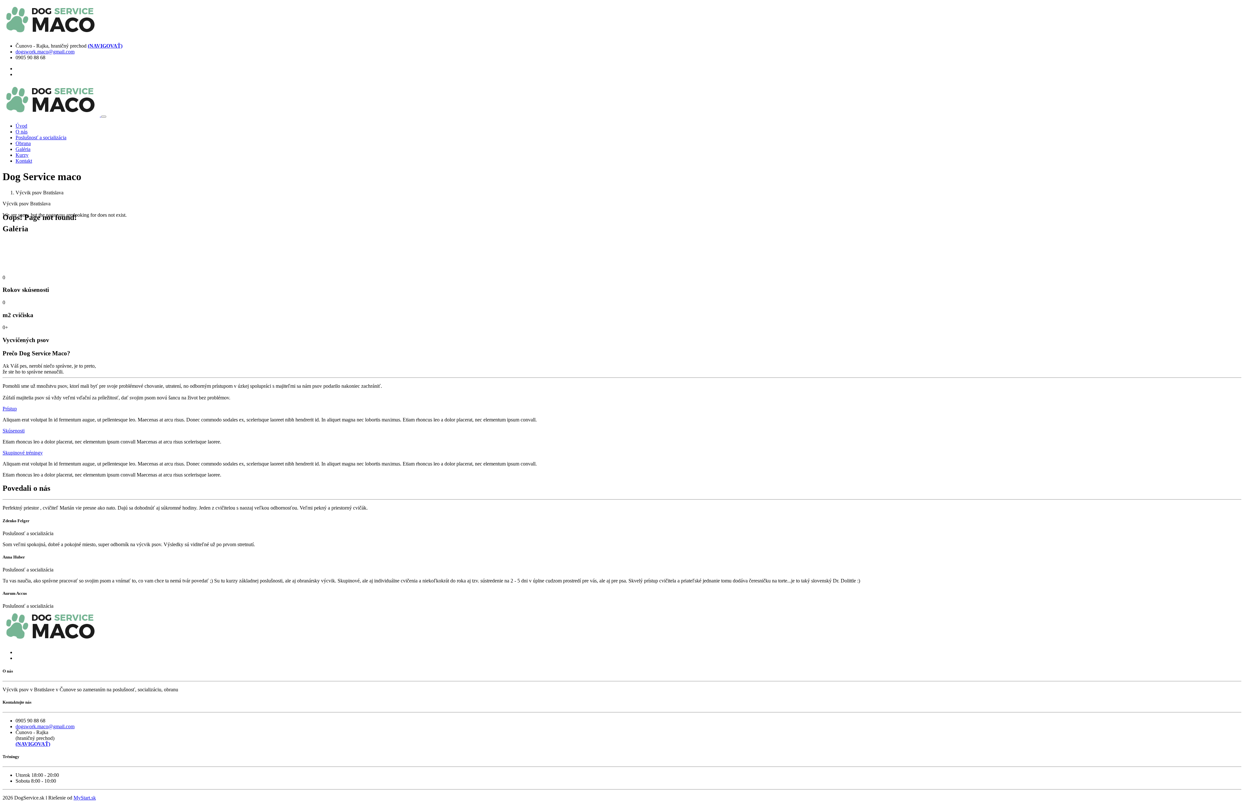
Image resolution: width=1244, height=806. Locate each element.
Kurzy (22, 155)
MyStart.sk (85, 797)
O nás (22, 131)
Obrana (23, 143)
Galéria (23, 149)
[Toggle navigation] (103, 117)
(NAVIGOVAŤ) (105, 46)
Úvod (21, 126)
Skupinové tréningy (23, 452)
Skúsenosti (14, 430)
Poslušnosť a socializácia (41, 137)
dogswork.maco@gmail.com (45, 51)
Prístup (10, 408)
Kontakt (24, 161)
